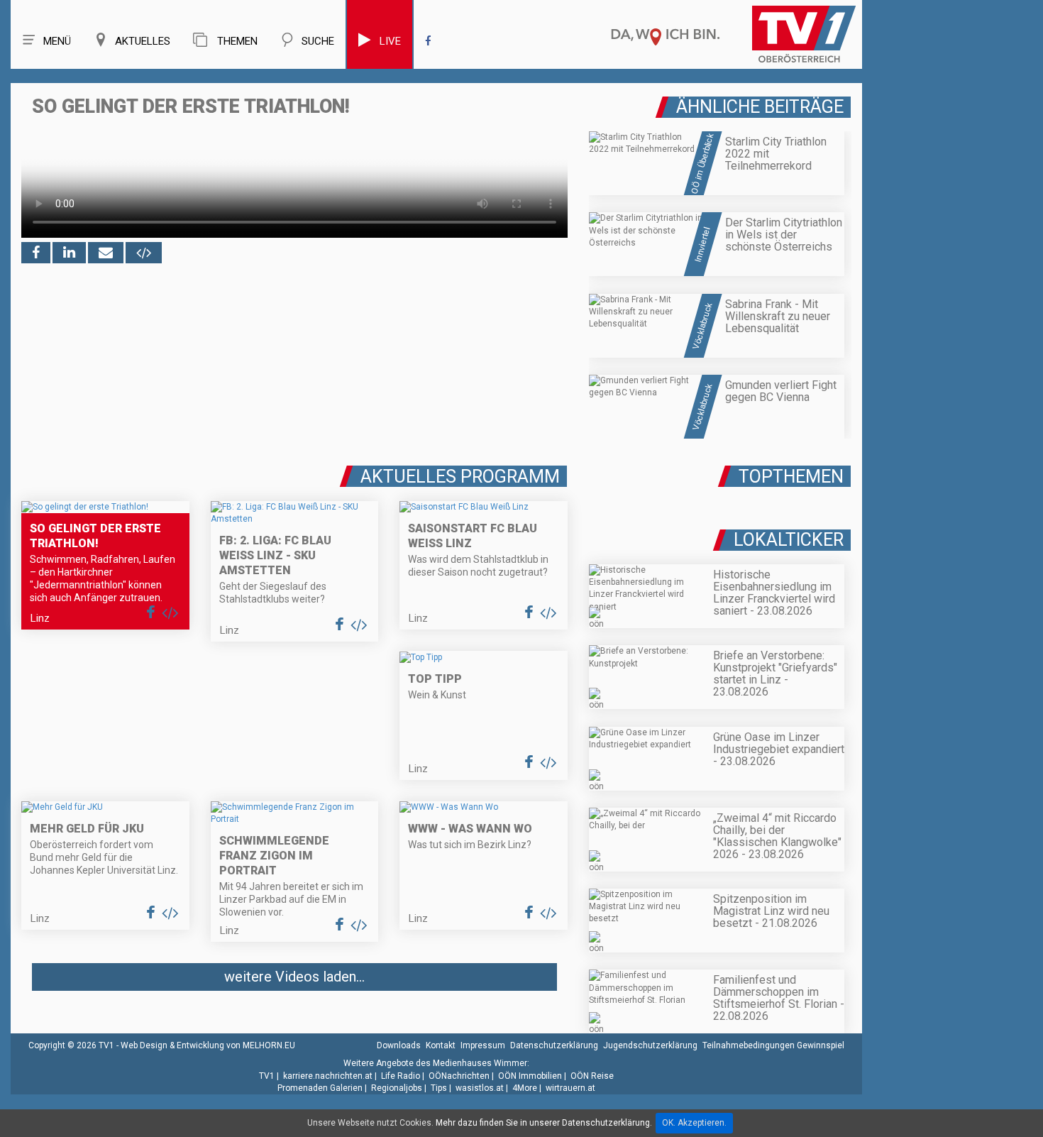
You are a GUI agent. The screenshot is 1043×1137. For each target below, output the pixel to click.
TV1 (267, 1076)
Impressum (482, 1045)
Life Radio (400, 1076)
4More (524, 1088)
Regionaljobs (396, 1088)
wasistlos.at (480, 1088)
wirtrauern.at (570, 1088)
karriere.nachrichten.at (327, 1076)
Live (390, 41)
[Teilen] (105, 252)
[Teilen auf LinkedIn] (69, 252)
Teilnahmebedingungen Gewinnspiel (773, 1045)
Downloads (399, 1045)
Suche (318, 41)
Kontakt (441, 1045)
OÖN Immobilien (530, 1076)
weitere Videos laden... (294, 976)
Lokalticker (789, 539)
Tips (439, 1088)
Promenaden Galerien (320, 1088)
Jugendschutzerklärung (650, 1045)
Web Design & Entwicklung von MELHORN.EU (208, 1045)
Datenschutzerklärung (554, 1045)
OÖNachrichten (459, 1076)
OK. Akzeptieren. (694, 1123)
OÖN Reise (592, 1076)
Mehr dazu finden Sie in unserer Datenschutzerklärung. (544, 1123)
